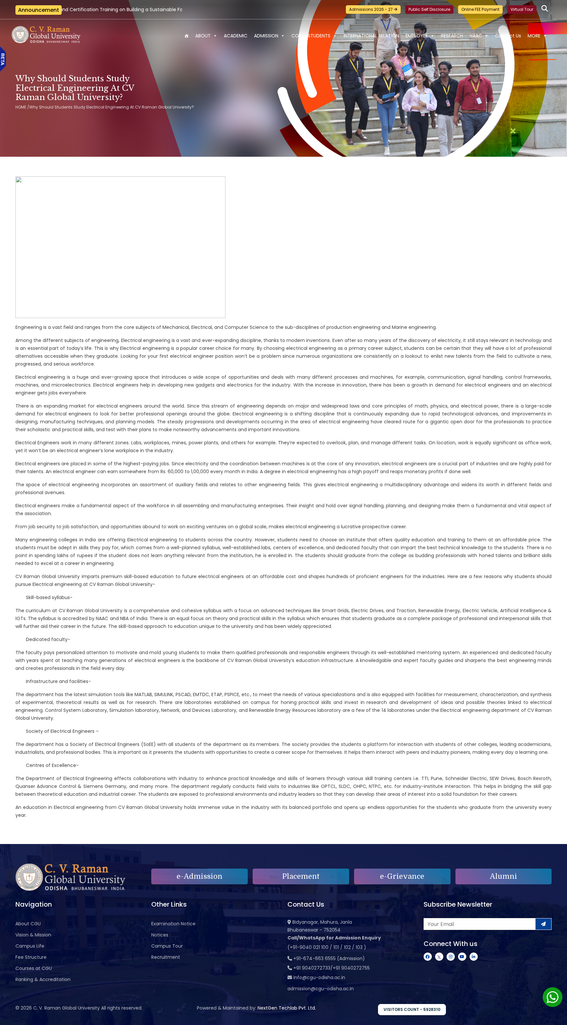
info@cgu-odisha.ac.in (319, 977)
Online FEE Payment (480, 9)
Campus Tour (167, 946)
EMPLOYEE (417, 35)
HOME (20, 107)
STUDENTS (319, 35)
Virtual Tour (522, 9)
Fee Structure (31, 957)
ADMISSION (266, 35)
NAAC (476, 35)
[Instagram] (451, 957)
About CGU (28, 923)
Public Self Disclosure (429, 9)
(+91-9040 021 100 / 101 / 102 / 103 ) (326, 947)
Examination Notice (173, 923)
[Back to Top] (555, 1015)
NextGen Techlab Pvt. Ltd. (287, 1008)
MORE (534, 35)
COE (296, 35)
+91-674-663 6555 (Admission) (329, 958)
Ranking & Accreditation (43, 979)
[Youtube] (462, 957)
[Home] (186, 35)
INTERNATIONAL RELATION (371, 35)
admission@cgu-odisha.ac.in (320, 988)
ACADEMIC (235, 35)
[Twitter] (439, 957)
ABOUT (203, 35)
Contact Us (508, 35)
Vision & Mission (33, 935)
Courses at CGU (33, 968)
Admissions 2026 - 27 (371, 9)
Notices (159, 935)
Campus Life (29, 946)
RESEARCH (452, 35)
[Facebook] (428, 957)
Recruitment (165, 957)
